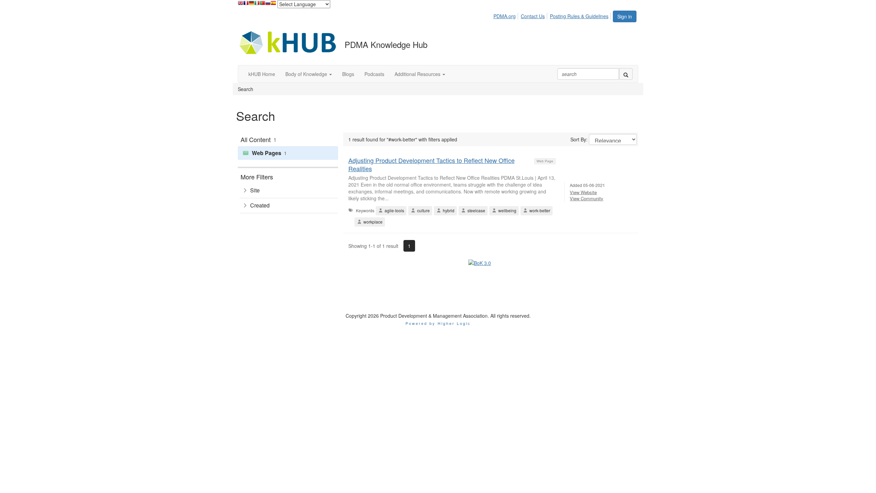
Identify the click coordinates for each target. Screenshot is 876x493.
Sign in (624, 16)
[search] (626, 74)
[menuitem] (506, 15)
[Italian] (257, 4)
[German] (251, 4)
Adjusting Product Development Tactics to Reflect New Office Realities (431, 164)
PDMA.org (504, 16)
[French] (246, 4)
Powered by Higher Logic (438, 291)
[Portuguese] (262, 4)
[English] (240, 4)
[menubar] (553, 15)
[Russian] (268, 4)
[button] (308, 74)
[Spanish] (273, 4)
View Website (583, 192)
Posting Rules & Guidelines (579, 16)
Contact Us (533, 16)
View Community (586, 198)
